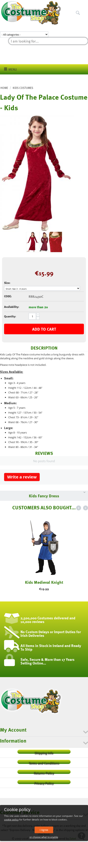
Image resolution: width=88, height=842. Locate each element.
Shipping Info (44, 752)
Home (4, 88)
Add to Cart (44, 329)
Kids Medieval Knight (44, 582)
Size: (7, 283)
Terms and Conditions (44, 762)
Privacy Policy (44, 782)
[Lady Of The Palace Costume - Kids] (44, 242)
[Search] (85, 4)
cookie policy (11, 819)
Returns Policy (44, 772)
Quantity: (10, 316)
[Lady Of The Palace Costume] (37, 173)
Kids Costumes (23, 88)
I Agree (44, 830)
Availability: (11, 307)
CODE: (8, 296)
